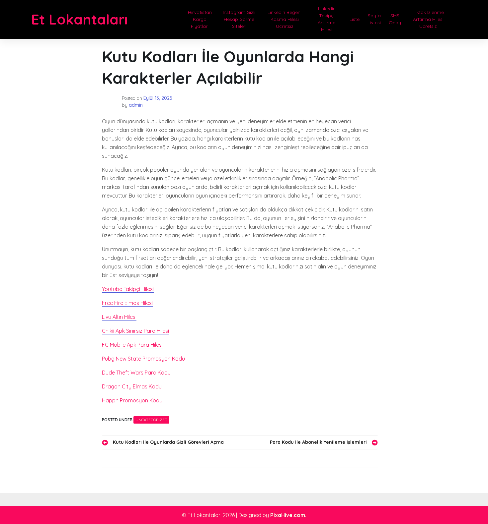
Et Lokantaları (79, 19)
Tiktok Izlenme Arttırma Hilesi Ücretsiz (428, 19)
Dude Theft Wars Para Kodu (136, 372)
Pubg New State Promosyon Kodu (143, 358)
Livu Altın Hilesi (119, 317)
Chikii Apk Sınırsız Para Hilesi (135, 330)
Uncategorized (151, 419)
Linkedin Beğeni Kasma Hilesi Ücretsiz (284, 19)
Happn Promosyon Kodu (132, 400)
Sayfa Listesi (374, 19)
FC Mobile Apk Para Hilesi (132, 344)
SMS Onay (395, 19)
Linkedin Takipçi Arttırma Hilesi (327, 19)
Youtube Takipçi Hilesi (128, 289)
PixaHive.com (287, 515)
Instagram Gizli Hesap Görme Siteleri (239, 19)
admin (136, 105)
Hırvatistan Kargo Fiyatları (200, 19)
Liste (355, 19)
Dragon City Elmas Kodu (132, 386)
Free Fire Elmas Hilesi (127, 303)
